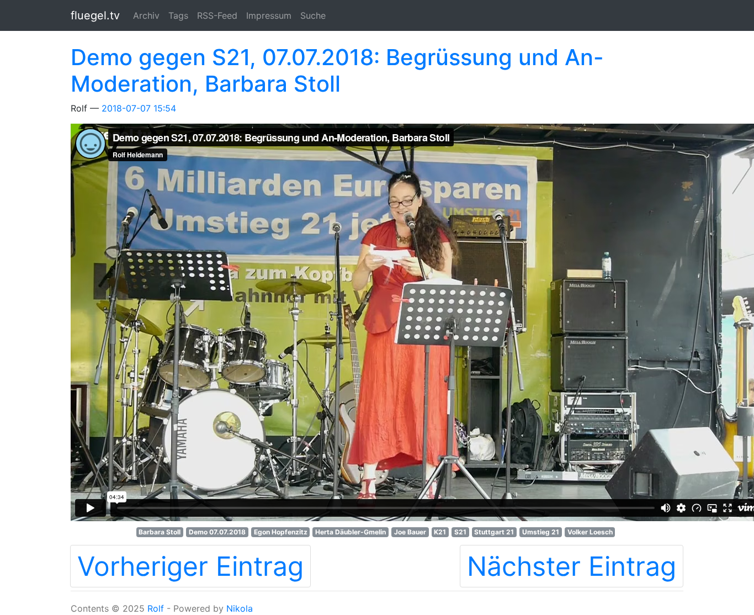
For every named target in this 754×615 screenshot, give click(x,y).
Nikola (239, 608)
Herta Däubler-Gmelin (350, 532)
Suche (313, 15)
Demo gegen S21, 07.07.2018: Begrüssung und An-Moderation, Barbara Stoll (337, 70)
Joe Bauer (410, 532)
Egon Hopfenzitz (280, 532)
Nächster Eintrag (571, 566)
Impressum (268, 15)
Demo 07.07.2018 (217, 532)
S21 (460, 532)
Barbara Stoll (159, 532)
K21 (440, 532)
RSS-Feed (217, 15)
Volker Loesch (590, 532)
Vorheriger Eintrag (190, 566)
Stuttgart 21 (494, 532)
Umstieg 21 (540, 532)
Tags (178, 15)
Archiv (146, 15)
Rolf (155, 608)
